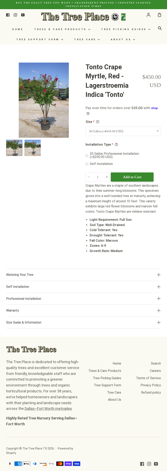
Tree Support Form (38, 39)
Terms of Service (148, 378)
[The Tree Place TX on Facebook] (142, 464)
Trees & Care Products (61, 29)
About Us (122, 39)
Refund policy (151, 392)
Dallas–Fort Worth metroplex (48, 408)
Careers (155, 371)
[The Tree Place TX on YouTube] (156, 464)
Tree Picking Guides (124, 29)
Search (156, 363)
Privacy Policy (151, 385)
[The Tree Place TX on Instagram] (149, 464)
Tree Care (86, 39)
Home (17, 29)
